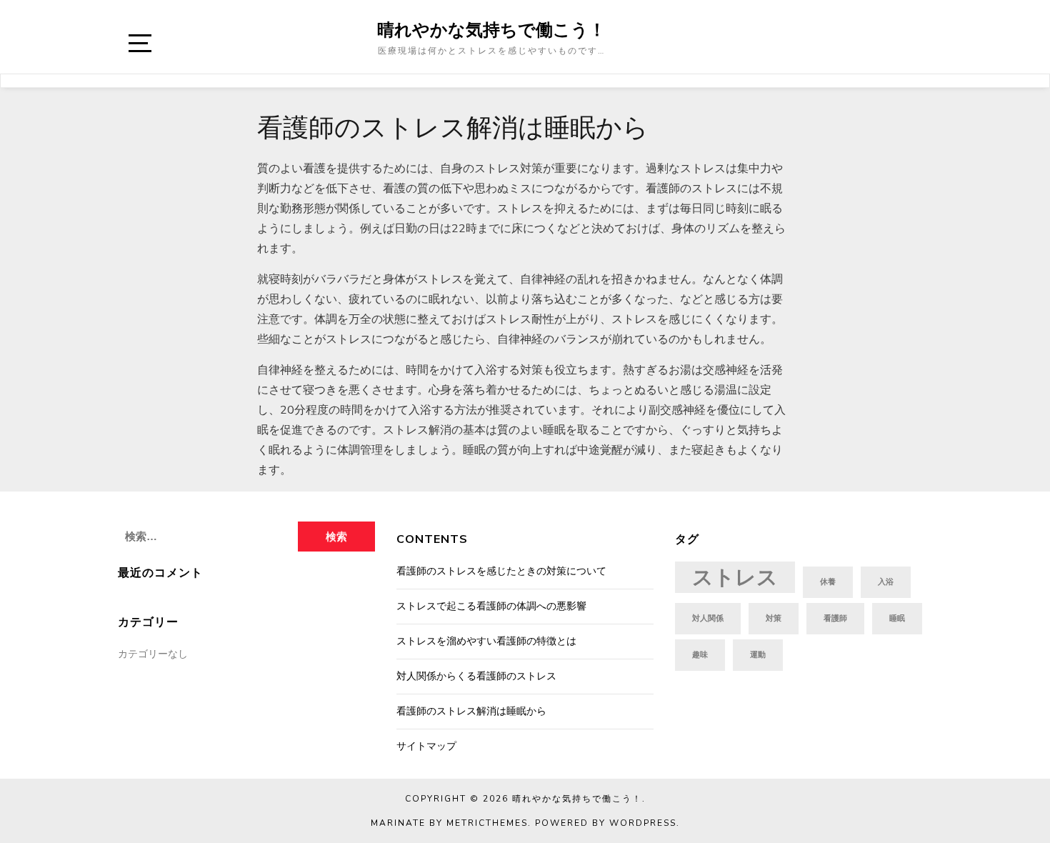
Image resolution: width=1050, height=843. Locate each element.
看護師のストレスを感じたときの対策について (501, 571)
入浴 (886, 582)
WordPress (642, 823)
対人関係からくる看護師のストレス (476, 676)
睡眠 (897, 618)
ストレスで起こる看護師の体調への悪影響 (491, 606)
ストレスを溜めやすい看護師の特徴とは (486, 641)
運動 (758, 654)
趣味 (700, 654)
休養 (828, 582)
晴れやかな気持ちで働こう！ (491, 29)
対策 (773, 618)
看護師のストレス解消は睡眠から (471, 711)
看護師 (835, 618)
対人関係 (708, 618)
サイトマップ (426, 746)
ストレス (735, 577)
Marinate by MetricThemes (449, 823)
